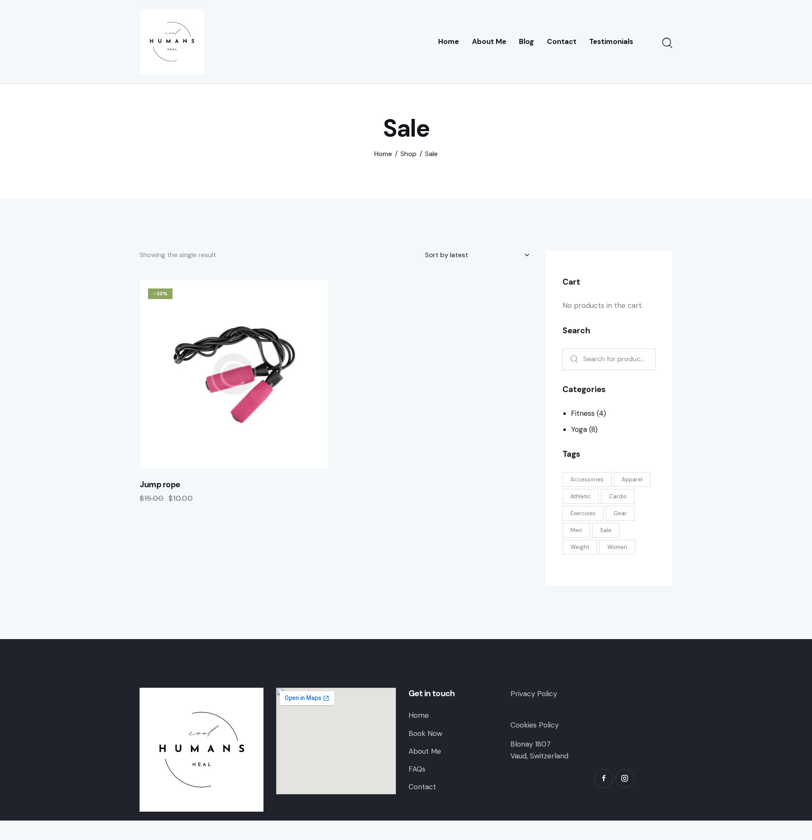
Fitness (583, 413)
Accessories (587, 479)
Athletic (581, 496)
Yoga (579, 429)
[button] (210, 374)
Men (576, 530)
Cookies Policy (534, 725)
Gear (620, 513)
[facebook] (603, 778)
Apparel (632, 479)
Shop (409, 154)
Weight (580, 547)
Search (572, 359)
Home (383, 154)
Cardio (618, 496)
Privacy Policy (533, 693)
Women (617, 547)
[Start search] (667, 43)
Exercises (583, 513)
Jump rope (160, 485)
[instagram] (624, 778)
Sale (606, 530)
